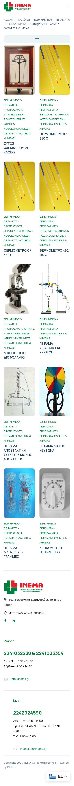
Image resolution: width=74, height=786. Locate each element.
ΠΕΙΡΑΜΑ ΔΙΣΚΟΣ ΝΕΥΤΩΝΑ (52, 448)
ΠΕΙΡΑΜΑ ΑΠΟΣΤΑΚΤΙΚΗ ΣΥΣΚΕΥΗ (50, 347)
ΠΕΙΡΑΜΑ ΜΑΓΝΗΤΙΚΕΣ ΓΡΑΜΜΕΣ (13, 552)
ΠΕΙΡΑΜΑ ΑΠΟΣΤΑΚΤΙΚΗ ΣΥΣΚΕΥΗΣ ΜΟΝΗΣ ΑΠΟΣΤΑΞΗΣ (18, 452)
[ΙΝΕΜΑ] (17, 6)
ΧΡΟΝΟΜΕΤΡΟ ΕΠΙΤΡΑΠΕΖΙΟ (50, 550)
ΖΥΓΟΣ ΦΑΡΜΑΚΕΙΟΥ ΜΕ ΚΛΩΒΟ (16, 147)
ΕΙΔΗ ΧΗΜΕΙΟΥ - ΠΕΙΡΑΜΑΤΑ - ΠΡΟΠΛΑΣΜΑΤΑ (13, 104)
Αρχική (8, 19)
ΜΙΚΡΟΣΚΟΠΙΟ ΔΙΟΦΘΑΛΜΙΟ (15, 355)
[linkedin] (13, 620)
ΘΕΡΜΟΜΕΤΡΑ (48, 114)
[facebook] (5, 620)
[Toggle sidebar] (37, 39)
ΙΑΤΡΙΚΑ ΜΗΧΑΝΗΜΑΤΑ (17, 338)
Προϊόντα (23, 19)
